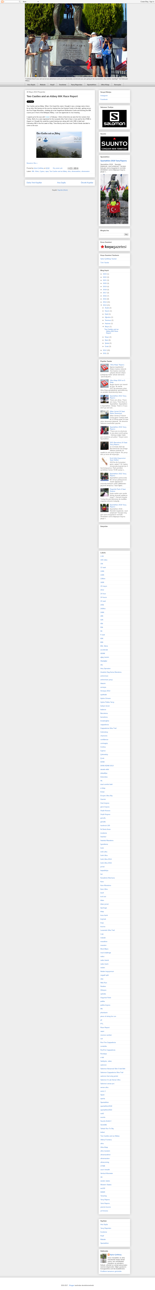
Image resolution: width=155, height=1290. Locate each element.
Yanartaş (103, 1196)
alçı (101, 665)
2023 (105, 274)
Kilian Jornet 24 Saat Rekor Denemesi (117, 412)
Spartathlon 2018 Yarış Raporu (113, 161)
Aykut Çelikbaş (116, 1255)
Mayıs (107, 326)
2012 (105, 350)
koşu (102, 923)
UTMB (102, 1166)
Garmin (103, 799)
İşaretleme (104, 844)
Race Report (104, 1027)
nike (101, 979)
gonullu (103, 818)
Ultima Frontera (106, 1140)
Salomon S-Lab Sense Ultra (110, 1080)
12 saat (103, 567)
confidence (104, 739)
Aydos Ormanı (105, 698)
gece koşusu (104, 807)
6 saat (102, 635)
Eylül (107, 314)
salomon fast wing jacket (109, 1076)
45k (101, 623)
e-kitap (102, 788)
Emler (102, 792)
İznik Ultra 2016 (106, 863)
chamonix (103, 736)
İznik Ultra (104, 855)
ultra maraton (105, 1151)
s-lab (102, 1057)
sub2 (102, 1113)
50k (101, 627)
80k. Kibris (35, 171)
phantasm (104, 1012)
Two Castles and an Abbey (58, 171)
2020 (105, 283)
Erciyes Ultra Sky (106, 796)
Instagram (104, 95)
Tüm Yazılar (104, 262)
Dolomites (104, 777)
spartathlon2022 (106, 1110)
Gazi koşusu (104, 803)
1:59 (102, 556)
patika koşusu (105, 1005)
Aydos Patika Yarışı (107, 702)
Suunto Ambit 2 (105, 1121)
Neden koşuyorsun (107, 971)
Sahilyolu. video (106, 1061)
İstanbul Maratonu (106, 840)
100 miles (103, 560)
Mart (107, 340)
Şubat (107, 343)
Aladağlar (103, 661)
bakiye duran (105, 706)
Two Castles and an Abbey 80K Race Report (52, 96)
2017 (105, 293)
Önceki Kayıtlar (87, 183)
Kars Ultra (104, 889)
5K (101, 631)
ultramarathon (75, 171)
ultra (69, 171)
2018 (105, 289)
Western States (105, 1185)
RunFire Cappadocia (107, 1050)
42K (101, 620)
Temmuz (108, 320)
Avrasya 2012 (105, 691)
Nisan (107, 337)
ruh (101, 1039)
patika (102, 1001)
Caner (47, 117)
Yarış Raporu (105, 1199)
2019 (105, 286)
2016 (105, 296)
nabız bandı (104, 960)
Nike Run (103, 983)
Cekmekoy (104, 732)
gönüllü (103, 822)
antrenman (104, 676)
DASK (102, 762)
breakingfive (104, 721)
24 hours (103, 597)
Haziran (108, 323)
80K (101, 642)
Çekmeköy (104, 754)
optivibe (103, 994)
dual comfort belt (106, 784)
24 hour (103, 594)
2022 (105, 277)
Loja (101, 934)
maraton (103, 945)
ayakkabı (103, 694)
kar (101, 874)
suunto (102, 1117)
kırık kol (103, 896)
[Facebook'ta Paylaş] (75, 168)
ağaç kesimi (104, 657)
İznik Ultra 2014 (106, 859)
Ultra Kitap (105, 85)
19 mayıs (103, 586)
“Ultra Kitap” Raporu (117, 365)
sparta (102, 1098)
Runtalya (103, 1054)
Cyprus (42, 171)
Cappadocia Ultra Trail (108, 728)
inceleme (103, 833)
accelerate (104, 650)
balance (103, 709)
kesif (102, 893)
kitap (102, 911)
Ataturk (103, 683)
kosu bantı (104, 915)
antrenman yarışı (106, 680)
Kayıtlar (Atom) (63, 190)
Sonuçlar (117, 85)
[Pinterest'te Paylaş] (77, 168)
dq (101, 780)
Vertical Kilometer (106, 1173)
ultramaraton (85, 171)
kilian (102, 900)
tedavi (102, 1132)
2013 (105, 305)
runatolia (103, 1046)
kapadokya (104, 870)
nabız (102, 956)
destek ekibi (104, 769)
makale (103, 938)
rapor (47, 171)
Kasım (107, 311)
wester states (105, 1181)
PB (101, 1009)
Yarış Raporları (76, 85)
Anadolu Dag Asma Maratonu (111, 672)
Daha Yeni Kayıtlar (34, 183)
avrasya (103, 687)
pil (101, 1020)
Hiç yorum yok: (58, 168)
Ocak (107, 346)
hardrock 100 (105, 825)
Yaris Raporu (105, 1203)
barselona (104, 717)
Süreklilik (103, 1125)
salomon (103, 1065)
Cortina (103, 747)
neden (102, 967)
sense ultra (104, 1087)
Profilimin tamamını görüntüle (111, 1271)
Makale (43, 85)
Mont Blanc (104, 949)
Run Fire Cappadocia (108, 1042)
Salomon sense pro (107, 1083)
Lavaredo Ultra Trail (107, 930)
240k (102, 605)
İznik (102, 848)
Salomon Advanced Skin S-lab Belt (112, 1069)
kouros (102, 926)
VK (101, 1177)
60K (101, 638)
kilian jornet (104, 904)
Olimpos (103, 990)
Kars (102, 882)
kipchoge (103, 908)
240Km (103, 608)
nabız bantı (104, 964)
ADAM (102, 653)
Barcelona (104, 713)
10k (101, 564)
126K (102, 571)
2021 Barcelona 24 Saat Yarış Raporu (118, 443)
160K (102, 582)
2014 (105, 302)
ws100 (102, 1188)
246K (102, 612)
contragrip (104, 743)
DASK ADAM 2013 (107, 766)
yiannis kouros (105, 1207)
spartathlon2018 (106, 1106)
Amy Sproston (105, 668)
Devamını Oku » (32, 163)
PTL (101, 1024)
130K (102, 575)
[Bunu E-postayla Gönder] (69, 168)
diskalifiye (103, 773)
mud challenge (105, 953)
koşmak (103, 919)
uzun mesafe (105, 1169)
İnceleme (62, 85)
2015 (105, 299)
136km (102, 578)
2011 (105, 353)
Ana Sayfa (31, 85)
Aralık (107, 308)
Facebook (104, 99)
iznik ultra (103, 852)
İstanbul (103, 837)
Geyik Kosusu (105, 810)
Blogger (71, 1285)
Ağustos (108, 317)
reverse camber (106, 1035)
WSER (102, 1192)
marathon (103, 941)
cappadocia (104, 724)
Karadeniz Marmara (107, 878)
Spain (102, 1095)
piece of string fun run (108, 1016)
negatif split (104, 975)
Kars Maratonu (105, 885)
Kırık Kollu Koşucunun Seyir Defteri (118, 459)
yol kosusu (104, 1211)
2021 (105, 280)
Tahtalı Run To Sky (107, 1128)
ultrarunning (104, 1162)
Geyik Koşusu (105, 814)
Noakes (103, 986)
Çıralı (102, 758)
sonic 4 (103, 1091)
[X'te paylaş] (73, 168)
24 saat (103, 601)
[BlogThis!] (71, 168)
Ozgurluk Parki (105, 997)
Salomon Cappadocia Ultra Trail (111, 1072)
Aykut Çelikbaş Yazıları (108, 259)
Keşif (52, 85)
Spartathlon (91, 85)
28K (101, 616)
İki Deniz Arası (105, 829)
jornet (102, 867)
